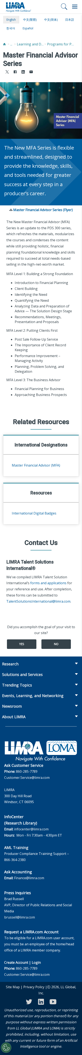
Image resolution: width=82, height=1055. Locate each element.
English (11, 20)
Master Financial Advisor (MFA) (36, 465)
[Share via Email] (31, 72)
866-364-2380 (15, 859)
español (27, 28)
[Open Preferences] (6, 1047)
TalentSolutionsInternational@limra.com (38, 601)
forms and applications (48, 583)
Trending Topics (17, 685)
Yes (21, 644)
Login (36, 962)
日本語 (69, 20)
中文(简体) (51, 20)
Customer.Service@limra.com (27, 777)
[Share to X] (7, 72)
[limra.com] (18, 6)
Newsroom (12, 706)
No (56, 644)
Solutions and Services (22, 674)
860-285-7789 (26, 771)
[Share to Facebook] (15, 72)
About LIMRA (13, 716)
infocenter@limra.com (31, 829)
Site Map (13, 987)
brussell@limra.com (19, 917)
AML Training (16, 847)
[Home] (4, 44)
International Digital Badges (34, 513)
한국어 (10, 28)
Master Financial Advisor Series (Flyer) (43, 209)
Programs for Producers (60, 44)
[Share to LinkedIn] (23, 72)
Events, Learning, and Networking (32, 695)
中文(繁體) (30, 20)
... (11, 44)
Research (10, 663)
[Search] (64, 6)
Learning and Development (30, 44)
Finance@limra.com (29, 878)
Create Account (16, 962)
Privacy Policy (33, 987)
